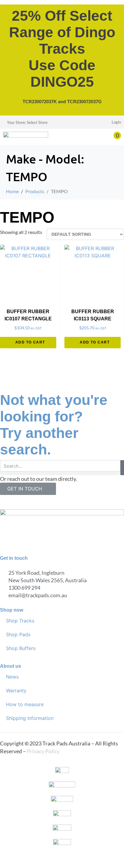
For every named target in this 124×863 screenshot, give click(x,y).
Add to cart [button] (30, 342)
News (12, 677)
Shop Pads (18, 634)
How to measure (25, 704)
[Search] (122, 467)
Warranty (16, 691)
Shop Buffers (21, 648)
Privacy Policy (43, 751)
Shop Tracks (20, 621)
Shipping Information (30, 718)
